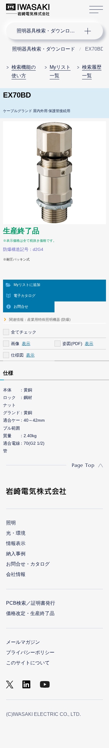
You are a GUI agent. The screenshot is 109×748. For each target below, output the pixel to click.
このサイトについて (28, 662)
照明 (11, 522)
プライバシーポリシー (30, 652)
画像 (15, 343)
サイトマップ (96, 9)
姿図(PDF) (72, 343)
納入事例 (15, 553)
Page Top (83, 465)
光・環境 (15, 533)
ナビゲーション (48, 30)
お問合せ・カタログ (28, 564)
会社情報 (15, 574)
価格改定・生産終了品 (30, 613)
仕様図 (17, 355)
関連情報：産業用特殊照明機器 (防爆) (40, 319)
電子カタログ (24, 296)
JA (61, 7)
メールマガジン (23, 642)
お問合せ (21, 306)
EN (70, 7)
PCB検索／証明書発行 (30, 603)
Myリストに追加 (27, 285)
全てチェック (23, 332)
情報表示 (15, 543)
